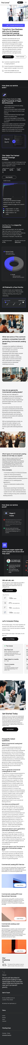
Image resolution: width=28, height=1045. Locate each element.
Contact (4, 1021)
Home (3, 1015)
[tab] (6, 181)
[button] (20, 56)
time (9, 630)
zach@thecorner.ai (10, 997)
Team (3, 1019)
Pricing (4, 1017)
